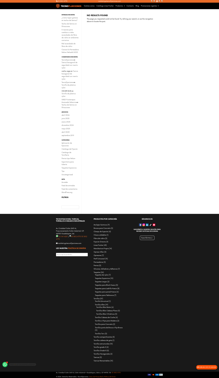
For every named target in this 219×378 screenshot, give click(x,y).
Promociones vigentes (149, 6)
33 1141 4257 (63, 237)
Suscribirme (146, 238)
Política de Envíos (77, 248)
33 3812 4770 (62, 1)
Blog (137, 6)
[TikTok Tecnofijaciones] (159, 1)
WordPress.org (67, 192)
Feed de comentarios (69, 189)
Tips (63, 171)
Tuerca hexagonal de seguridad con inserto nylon (70, 65)
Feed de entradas (68, 186)
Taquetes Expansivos (69, 168)
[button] (5, 364)
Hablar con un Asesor (207, 367)
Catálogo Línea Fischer (105, 6)
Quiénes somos (89, 6)
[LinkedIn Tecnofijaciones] (157, 1)
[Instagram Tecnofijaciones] (154, 1)
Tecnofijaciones (67, 60)
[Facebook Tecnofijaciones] (152, 1)
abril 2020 (66, 132)
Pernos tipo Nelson (68, 158)
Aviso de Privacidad (96, 377)
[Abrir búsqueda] (158, 6)
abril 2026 (66, 115)
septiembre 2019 (68, 135)
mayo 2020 (66, 129)
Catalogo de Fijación (70, 149)
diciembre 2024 (68, 125)
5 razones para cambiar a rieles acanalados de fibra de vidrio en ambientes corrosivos (70, 35)
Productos (119, 6)
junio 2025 (65, 118)
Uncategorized (67, 175)
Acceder (65, 182)
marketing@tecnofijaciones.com (109, 1)
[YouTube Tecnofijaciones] (162, 1)
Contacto (130, 6)
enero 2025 (66, 122)
